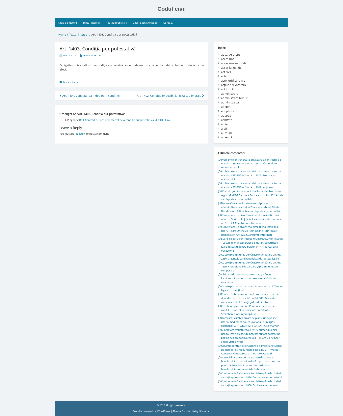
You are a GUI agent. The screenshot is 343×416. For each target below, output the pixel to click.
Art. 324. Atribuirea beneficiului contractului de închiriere (245, 367)
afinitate (226, 120)
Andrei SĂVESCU (92, 55)
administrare (229, 94)
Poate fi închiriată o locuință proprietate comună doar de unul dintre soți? (249, 296)
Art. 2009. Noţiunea (262, 187)
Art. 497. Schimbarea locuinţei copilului (245, 312)
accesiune (227, 59)
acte (224, 76)
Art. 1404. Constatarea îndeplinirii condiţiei (91, 95)
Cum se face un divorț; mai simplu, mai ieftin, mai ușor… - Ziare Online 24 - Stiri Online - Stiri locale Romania (249, 230)
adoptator (227, 111)
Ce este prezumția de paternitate (240, 286)
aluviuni (226, 133)
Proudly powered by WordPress (152, 411)
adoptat (226, 107)
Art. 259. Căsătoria (268, 326)
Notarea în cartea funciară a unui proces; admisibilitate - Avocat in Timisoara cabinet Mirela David (250, 207)
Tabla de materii (67, 22)
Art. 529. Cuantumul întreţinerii (243, 223)
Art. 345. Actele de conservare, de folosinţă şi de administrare (248, 300)
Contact (168, 22)
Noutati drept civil (116, 22)
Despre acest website (145, 22)
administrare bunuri (234, 98)
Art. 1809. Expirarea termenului (259, 385)
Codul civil (171, 9)
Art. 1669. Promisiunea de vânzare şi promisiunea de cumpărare (251, 266)
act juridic (227, 89)
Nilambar (204, 411)
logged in (80, 133)
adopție (226, 115)
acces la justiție (231, 67)
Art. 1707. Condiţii (262, 353)
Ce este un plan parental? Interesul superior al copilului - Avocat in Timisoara (248, 308)
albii (224, 128)
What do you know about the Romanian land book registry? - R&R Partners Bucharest (251, 193)
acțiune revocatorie (234, 85)
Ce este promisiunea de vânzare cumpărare (246, 254)
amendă (226, 137)
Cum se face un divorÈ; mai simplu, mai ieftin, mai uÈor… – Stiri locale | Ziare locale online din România (251, 217)
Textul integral (91, 22)
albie (224, 124)
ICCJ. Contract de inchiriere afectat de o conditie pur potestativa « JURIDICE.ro (124, 120)
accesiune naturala (234, 63)
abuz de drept (230, 54)
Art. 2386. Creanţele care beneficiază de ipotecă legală (251, 256)
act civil (226, 72)
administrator (230, 102)
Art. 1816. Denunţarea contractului (261, 377)
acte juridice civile (233, 80)
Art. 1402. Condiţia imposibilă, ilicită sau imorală (169, 95)
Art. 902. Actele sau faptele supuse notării (256, 211)
